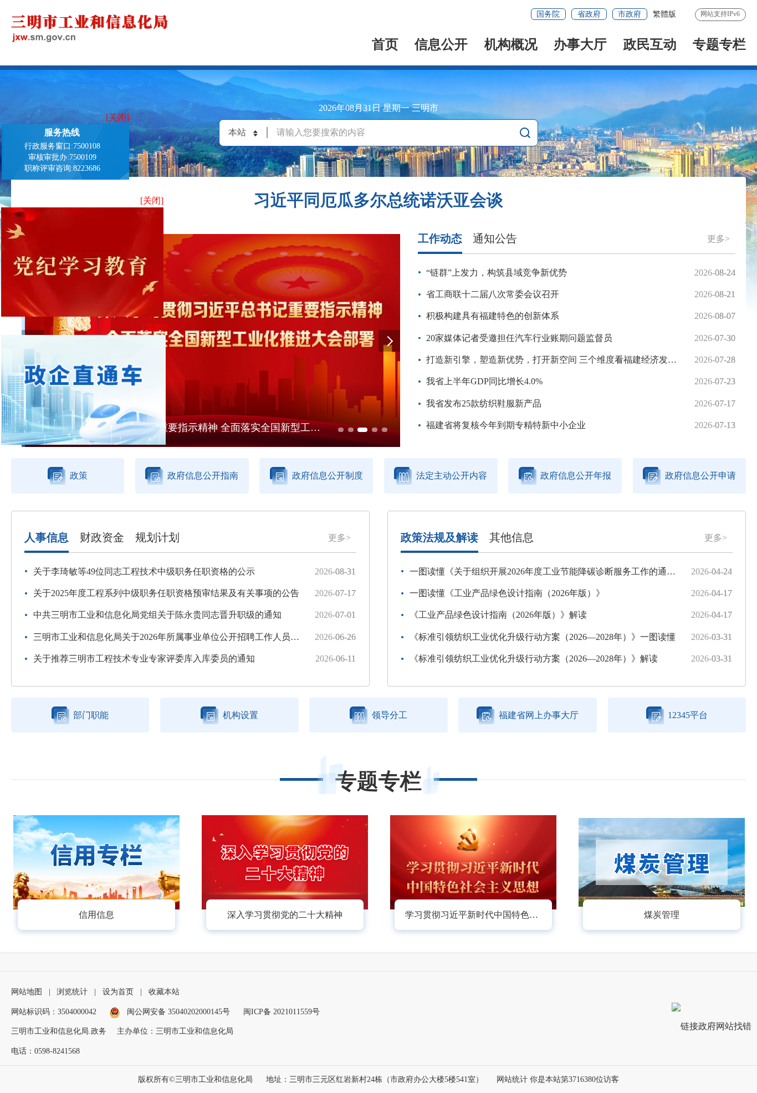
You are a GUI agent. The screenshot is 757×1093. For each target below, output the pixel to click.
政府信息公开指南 (202, 475)
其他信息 (511, 537)
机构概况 (511, 44)
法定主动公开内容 (451, 475)
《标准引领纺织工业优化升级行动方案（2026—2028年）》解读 (534, 658)
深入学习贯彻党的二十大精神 (284, 914)
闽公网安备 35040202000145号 (177, 1012)
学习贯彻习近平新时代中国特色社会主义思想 (478, 914)
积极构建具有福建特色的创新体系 (492, 316)
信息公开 (441, 44)
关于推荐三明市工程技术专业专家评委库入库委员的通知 (144, 658)
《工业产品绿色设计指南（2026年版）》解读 (498, 614)
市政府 (629, 14)
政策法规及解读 (439, 537)
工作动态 (440, 238)
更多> (718, 238)
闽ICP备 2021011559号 (281, 1012)
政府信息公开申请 (700, 475)
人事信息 (46, 537)
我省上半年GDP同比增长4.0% (484, 381)
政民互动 (650, 44)
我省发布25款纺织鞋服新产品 (483, 403)
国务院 (548, 14)
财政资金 (102, 537)
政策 (79, 475)
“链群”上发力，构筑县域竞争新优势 (496, 272)
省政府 (589, 14)
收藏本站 (164, 992)
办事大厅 (580, 44)
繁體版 (664, 14)
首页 (385, 44)
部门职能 (91, 715)
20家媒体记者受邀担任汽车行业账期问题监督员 (519, 338)
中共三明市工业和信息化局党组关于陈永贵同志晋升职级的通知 (157, 614)
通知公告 (495, 238)
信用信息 (96, 914)
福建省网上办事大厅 (539, 715)
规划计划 (157, 537)
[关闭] (117, 117)
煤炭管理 (661, 914)
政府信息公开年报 (575, 475)
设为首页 (118, 992)
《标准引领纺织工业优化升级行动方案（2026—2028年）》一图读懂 (543, 637)
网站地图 (26, 992)
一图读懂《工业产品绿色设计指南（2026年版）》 (507, 593)
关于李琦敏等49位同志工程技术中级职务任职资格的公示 (144, 571)
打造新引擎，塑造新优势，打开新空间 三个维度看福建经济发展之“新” (564, 359)
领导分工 (389, 715)
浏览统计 (72, 992)
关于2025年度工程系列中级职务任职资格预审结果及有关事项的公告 (166, 593)
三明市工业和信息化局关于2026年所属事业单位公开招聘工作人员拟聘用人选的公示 (197, 637)
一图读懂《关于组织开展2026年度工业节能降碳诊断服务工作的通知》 (547, 571)
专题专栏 (719, 44)
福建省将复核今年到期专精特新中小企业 (506, 425)
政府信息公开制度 (327, 475)
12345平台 (688, 715)
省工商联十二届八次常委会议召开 (492, 294)
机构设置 (240, 715)
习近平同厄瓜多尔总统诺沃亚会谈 (378, 200)
